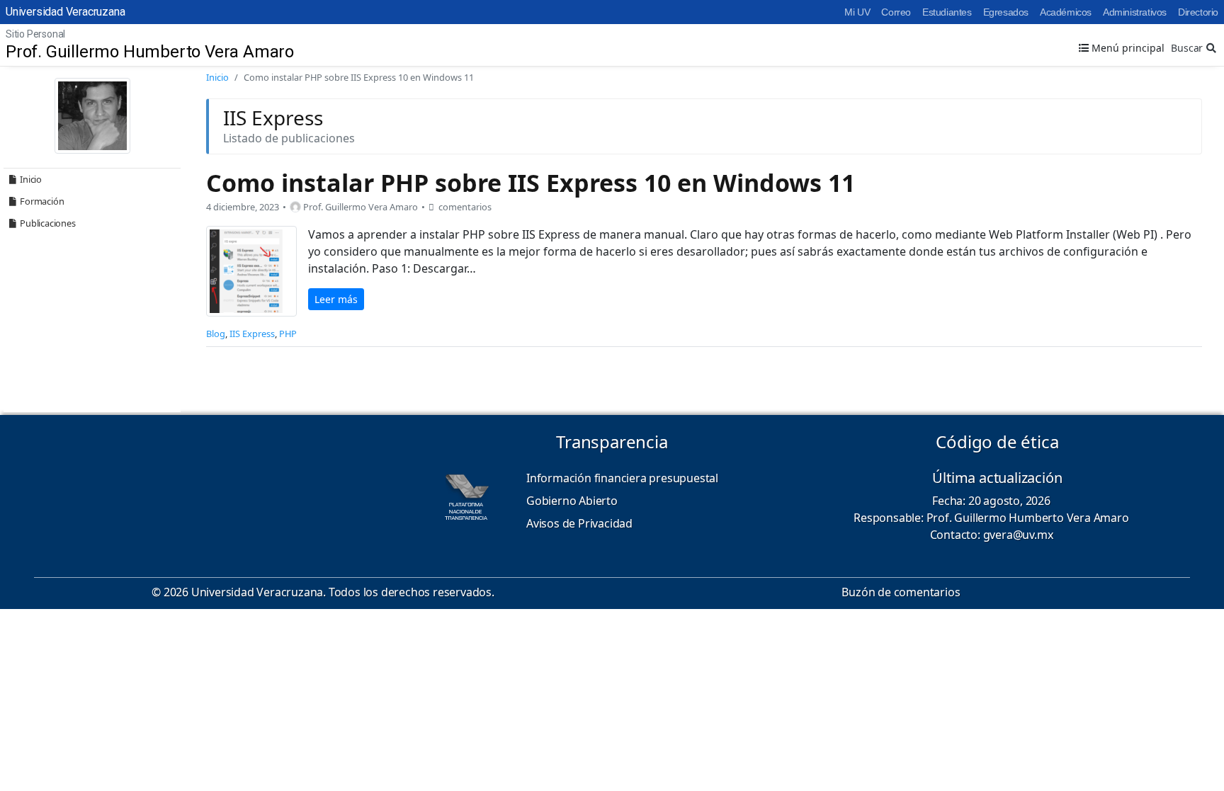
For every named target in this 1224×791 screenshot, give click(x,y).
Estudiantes (947, 12)
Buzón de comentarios (901, 592)
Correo (896, 12)
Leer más (336, 299)
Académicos (1066, 12)
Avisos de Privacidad (579, 523)
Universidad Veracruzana (65, 11)
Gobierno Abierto (572, 500)
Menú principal (1126, 48)
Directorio (1198, 12)
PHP (288, 333)
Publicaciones (47, 223)
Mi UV (857, 12)
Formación (42, 201)
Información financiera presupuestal (622, 478)
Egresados (1005, 12)
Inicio (31, 179)
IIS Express (252, 333)
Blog (215, 333)
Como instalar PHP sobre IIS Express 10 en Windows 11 (530, 182)
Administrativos (1135, 12)
